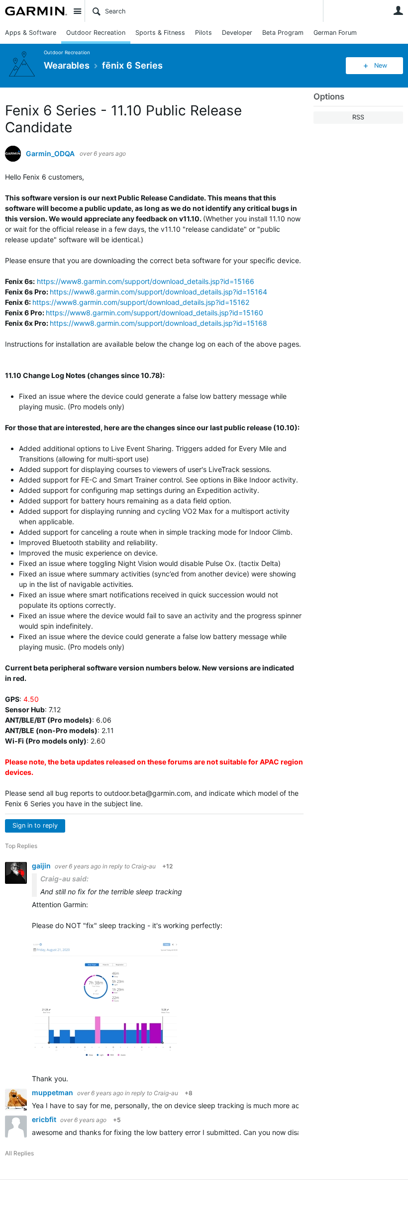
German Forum (335, 32)
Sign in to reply (35, 825)
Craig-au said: (64, 878)
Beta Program (283, 32)
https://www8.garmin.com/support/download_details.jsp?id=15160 (154, 312)
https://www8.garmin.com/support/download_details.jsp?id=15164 (158, 291)
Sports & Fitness (160, 32)
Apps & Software (30, 32)
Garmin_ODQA (50, 154)
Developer (237, 32)
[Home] (36, 10)
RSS (358, 117)
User (398, 10)
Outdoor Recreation (95, 32)
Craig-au (143, 866)
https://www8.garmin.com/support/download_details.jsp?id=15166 (145, 281)
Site (77, 10)
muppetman (53, 1092)
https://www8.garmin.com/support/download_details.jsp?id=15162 (140, 302)
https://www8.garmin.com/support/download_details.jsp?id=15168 (158, 323)
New (380, 65)
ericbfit (45, 1119)
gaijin (42, 865)
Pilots (203, 32)
